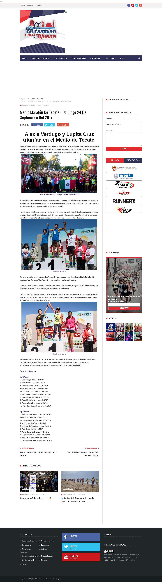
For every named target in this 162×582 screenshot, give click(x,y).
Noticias (110, 58)
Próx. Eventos (133, 160)
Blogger (58, 579)
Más (122, 58)
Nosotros (30, 5)
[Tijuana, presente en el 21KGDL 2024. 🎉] (119, 336)
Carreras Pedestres (41, 58)
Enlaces (115, 160)
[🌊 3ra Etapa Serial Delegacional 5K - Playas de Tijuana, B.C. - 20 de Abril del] (80, 481)
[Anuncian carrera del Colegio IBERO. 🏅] (110, 336)
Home (21, 101)
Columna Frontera (47, 541)
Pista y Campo (61, 58)
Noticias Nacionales (28, 560)
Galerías (44, 549)
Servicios (40, 5)
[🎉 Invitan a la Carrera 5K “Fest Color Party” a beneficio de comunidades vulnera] (129, 327)
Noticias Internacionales (30, 556)
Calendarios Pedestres (29, 541)
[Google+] (140, 5)
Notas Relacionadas (32, 466)
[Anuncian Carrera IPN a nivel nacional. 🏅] (119, 327)
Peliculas (44, 560)
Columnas (95, 58)
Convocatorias (79, 58)
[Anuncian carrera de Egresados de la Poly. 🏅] (39, 481)
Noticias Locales (47, 556)
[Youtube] (132, 5)
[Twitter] (136, 5)
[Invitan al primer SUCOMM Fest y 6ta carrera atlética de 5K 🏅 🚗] (138, 327)
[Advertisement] (82, 81)
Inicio (23, 5)
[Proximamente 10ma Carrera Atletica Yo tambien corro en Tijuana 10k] (110, 327)
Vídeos (24, 564)
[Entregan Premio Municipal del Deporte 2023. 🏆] (129, 336)
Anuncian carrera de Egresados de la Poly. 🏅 (35, 498)
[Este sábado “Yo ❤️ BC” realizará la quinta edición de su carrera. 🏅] (138, 336)
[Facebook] (128, 5)
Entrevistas (45, 545)
